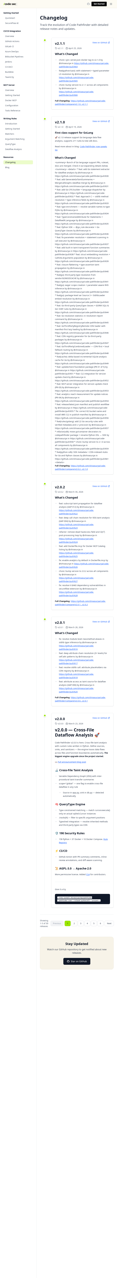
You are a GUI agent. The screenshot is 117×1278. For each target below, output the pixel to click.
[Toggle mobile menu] (111, 4)
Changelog (10, 162)
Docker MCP (11, 100)
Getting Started (12, 95)
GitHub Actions (12, 41)
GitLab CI (9, 46)
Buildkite (9, 72)
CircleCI (9, 66)
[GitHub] (88, 4)
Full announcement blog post (72, 762)
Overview (9, 36)
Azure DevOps (12, 51)
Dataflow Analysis (13, 149)
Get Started (99, 4)
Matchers (9, 133)
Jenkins (8, 61)
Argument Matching (15, 139)
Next (109, 923)
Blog (7, 167)
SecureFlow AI (12, 23)
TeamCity (9, 77)
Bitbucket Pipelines (14, 56)
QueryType (10, 144)
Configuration (11, 105)
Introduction (11, 123)
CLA (88, 874)
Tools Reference (12, 110)
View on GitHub (99, 42)
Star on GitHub (79, 961)
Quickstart (10, 18)
